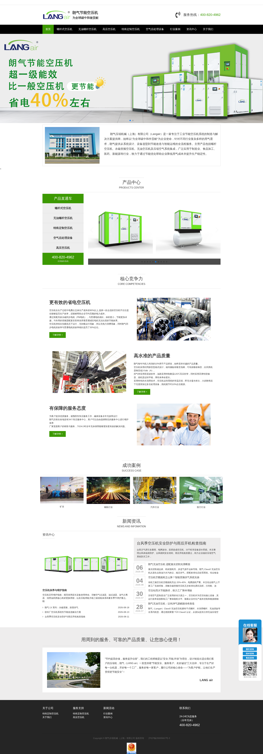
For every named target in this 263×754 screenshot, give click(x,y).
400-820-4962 (210, 15)
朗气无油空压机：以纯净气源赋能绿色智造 (171, 603)
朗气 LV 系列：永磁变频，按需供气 (61, 607)
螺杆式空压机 (64, 29)
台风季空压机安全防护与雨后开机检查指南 (65, 616)
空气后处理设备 (155, 29)
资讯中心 (191, 29)
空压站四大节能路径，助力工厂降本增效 (170, 590)
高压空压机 (109, 29)
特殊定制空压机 (131, 29)
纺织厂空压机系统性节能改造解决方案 (63, 612)
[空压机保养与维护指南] (85, 564)
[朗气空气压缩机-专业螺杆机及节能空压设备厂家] (56, 15)
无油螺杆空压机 (87, 29)
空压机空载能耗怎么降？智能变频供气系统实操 (173, 577)
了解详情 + (57, 335)
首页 (48, 29)
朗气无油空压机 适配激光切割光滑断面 (169, 564)
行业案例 (175, 29)
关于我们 (208, 29)
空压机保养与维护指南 (54, 590)
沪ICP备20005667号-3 (159, 738)
